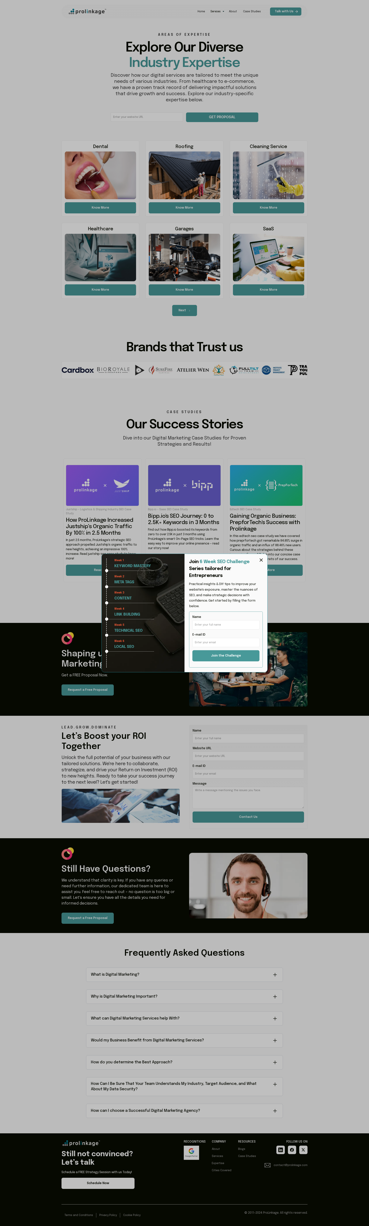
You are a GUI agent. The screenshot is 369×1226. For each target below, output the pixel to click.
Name (196, 617)
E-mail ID (198, 634)
